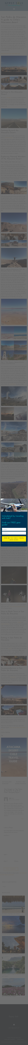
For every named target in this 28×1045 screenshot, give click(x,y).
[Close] (25, 500)
